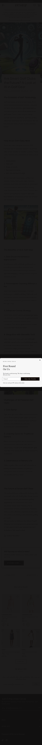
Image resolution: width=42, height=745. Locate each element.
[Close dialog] (40, 360)
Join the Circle (30, 378)
